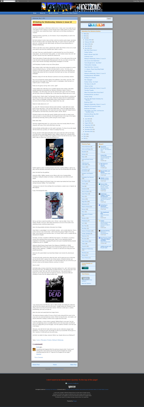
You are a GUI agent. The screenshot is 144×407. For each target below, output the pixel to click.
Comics (38, 340)
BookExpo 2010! (88, 102)
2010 (85, 38)
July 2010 (87, 121)
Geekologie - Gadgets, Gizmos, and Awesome (105, 195)
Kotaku (102, 220)
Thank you (103, 166)
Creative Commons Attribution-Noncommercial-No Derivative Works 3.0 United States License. (87, 389)
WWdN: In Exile (105, 178)
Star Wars (84, 228)
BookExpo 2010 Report (90, 108)
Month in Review (53, 13)
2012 (85, 136)
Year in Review (85, 257)
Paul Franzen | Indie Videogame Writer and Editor (106, 239)
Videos (83, 243)
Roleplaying (84, 220)
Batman (84, 154)
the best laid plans (105, 179)
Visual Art (84, 246)
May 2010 (87, 48)
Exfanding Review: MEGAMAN (91, 75)
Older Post (73, 364)
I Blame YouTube (88, 86)
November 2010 (89, 129)
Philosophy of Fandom (46, 340)
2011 (85, 134)
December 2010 (89, 131)
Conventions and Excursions (86, 170)
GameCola (84, 188)
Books (83, 156)
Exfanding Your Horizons (88, 177)
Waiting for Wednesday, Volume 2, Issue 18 (95, 58)
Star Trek (84, 225)
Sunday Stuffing (88, 52)
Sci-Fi (83, 223)
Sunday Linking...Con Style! (91, 82)
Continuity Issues (88, 56)
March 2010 (88, 44)
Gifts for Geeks (85, 191)
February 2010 (88, 42)
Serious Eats (104, 184)
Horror (83, 196)
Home (34, 13)
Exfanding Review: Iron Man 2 (91, 94)
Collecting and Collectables (85, 164)
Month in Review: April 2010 (91, 54)
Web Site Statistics (86, 283)
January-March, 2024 (105, 173)
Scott (37, 347)
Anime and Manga (86, 149)
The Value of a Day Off (90, 84)
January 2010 (88, 39)
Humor (83, 199)
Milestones (84, 204)
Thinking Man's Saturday (90, 65)
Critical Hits (104, 155)
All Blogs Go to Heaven (90, 77)
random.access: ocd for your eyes (106, 247)
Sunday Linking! (88, 96)
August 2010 (88, 123)
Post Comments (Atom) (58, 369)
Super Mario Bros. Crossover (91, 67)
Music (83, 211)
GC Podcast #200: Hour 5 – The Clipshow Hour (106, 149)
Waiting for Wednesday (57, 340)
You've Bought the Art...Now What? (92, 62)
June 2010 (87, 118)
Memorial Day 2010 (89, 116)
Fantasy (84, 183)
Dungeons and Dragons (87, 173)
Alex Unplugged (88, 79)
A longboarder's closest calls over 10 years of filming (106, 199)
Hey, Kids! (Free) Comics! (90, 50)
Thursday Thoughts (89, 90)
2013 (85, 138)
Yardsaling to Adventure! (104, 205)
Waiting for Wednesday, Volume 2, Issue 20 (95, 88)
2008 (85, 33)
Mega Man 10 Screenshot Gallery (92, 106)
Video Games (85, 241)
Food (83, 186)
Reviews (84, 218)
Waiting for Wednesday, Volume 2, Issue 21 (95, 104)
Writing (83, 255)
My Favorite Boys (104, 207)
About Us (42, 13)
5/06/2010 (38, 354)
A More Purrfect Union (105, 241)
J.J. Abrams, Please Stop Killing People (94, 69)
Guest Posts (85, 194)
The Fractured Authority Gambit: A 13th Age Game (106, 158)
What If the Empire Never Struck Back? (94, 92)
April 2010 (87, 46)
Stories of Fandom (86, 231)
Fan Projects (85, 181)
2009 (85, 36)
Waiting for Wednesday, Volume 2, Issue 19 (95, 73)
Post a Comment (39, 357)
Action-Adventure (86, 146)
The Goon (84, 238)
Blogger (75, 401)
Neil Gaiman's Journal (104, 164)
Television (84, 236)
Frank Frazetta (88, 71)
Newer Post (36, 364)
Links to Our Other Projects (70, 13)
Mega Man (84, 201)
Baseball (84, 151)
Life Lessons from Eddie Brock (91, 60)
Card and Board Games (87, 159)
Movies (83, 209)
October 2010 (88, 127)
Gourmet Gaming (105, 230)
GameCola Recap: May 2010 (91, 114)
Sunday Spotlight (86, 233)
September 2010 (89, 125)
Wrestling (84, 252)
